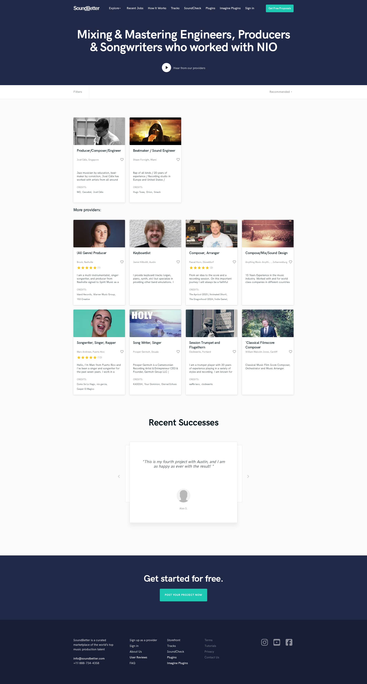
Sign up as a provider (143, 640)
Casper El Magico (85, 389)
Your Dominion (152, 384)
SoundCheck (192, 8)
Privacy (209, 652)
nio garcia (102, 384)
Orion (149, 192)
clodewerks (207, 384)
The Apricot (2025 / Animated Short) (208, 294)
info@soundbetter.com (89, 658)
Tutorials (210, 646)
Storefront (173, 640)
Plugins (210, 8)
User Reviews (138, 657)
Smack (157, 192)
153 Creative (83, 299)
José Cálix (98, 192)
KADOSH (138, 384)
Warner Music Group (104, 294)
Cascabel (86, 192)
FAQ (132, 663)
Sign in (249, 8)
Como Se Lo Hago (86, 384)
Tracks (175, 8)
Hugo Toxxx (139, 192)
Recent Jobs (135, 8)
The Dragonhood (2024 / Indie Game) (208, 299)
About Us (136, 652)
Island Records (84, 294)
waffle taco (194, 384)
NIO (79, 192)
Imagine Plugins (230, 8)
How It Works (157, 8)
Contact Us (212, 657)
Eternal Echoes (169, 384)
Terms (209, 640)
